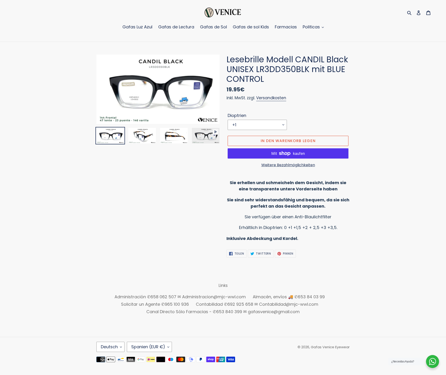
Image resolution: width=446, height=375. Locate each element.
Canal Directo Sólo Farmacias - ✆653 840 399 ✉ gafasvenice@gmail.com (223, 312)
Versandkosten (271, 98)
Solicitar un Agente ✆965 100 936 (155, 304)
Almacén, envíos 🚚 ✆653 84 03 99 (289, 297)
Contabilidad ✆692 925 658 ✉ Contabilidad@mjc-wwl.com (257, 304)
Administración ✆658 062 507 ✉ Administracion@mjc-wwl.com (180, 297)
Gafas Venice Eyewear (330, 347)
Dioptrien (237, 115)
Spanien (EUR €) (148, 347)
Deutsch (109, 347)
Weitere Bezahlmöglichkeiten (288, 165)
